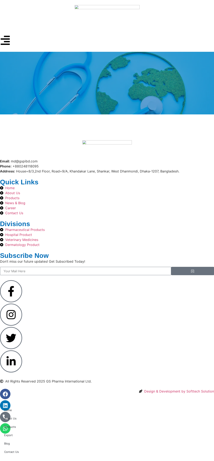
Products (10, 426)
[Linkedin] (5, 405)
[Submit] (192, 271)
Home (8, 410)
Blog (7, 443)
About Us (10, 418)
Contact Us (11, 451)
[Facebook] (5, 394)
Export (8, 435)
